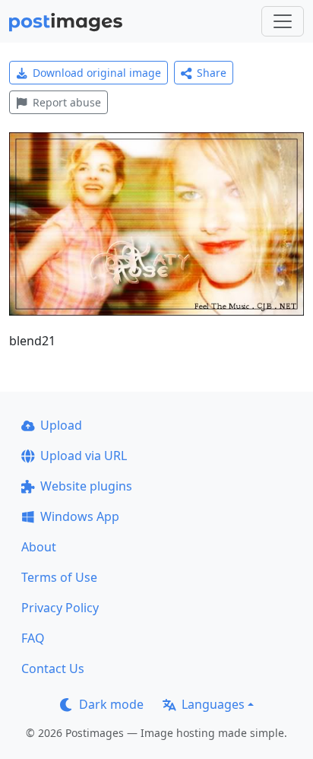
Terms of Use (59, 577)
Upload (61, 425)
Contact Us (52, 668)
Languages (213, 704)
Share (211, 72)
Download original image (97, 72)
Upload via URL (83, 455)
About (38, 546)
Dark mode (111, 704)
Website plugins (86, 486)
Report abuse (67, 102)
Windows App (79, 516)
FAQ (33, 638)
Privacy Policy (60, 607)
